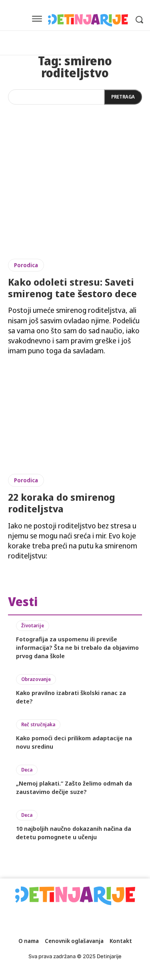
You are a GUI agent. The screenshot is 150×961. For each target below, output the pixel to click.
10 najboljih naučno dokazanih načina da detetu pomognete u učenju (73, 832)
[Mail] (64, 919)
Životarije (32, 625)
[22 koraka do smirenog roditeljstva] (75, 415)
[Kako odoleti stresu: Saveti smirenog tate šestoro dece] (75, 200)
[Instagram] (44, 919)
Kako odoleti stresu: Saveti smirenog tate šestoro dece (72, 287)
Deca (26, 769)
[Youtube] (126, 919)
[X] (106, 919)
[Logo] (88, 20)
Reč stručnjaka (38, 724)
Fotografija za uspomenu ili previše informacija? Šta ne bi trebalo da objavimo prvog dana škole (77, 647)
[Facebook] (23, 919)
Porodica (26, 265)
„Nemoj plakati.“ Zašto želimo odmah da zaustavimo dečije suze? (74, 787)
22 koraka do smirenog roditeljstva (61, 502)
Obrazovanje (36, 679)
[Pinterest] (85, 919)
